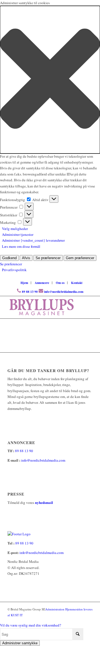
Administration (55, 609)
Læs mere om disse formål (21, 246)
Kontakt (76, 283)
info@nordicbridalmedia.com (63, 291)
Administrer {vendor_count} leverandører (33, 240)
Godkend (9, 258)
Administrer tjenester (17, 234)
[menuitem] (24, 282)
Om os (60, 283)
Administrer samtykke (20, 643)
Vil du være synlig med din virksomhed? (30, 625)
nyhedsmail (44, 502)
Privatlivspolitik (14, 269)
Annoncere (42, 283)
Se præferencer (48, 258)
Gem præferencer (80, 258)
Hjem (24, 283)
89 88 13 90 (30, 291)
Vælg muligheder (15, 228)
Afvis (26, 258)
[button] (50, 79)
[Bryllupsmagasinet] (42, 307)
